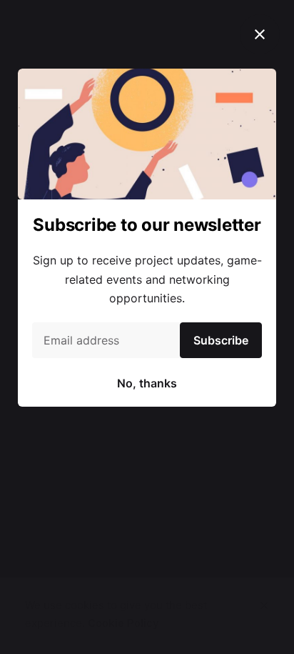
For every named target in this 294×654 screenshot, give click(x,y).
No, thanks (147, 383)
